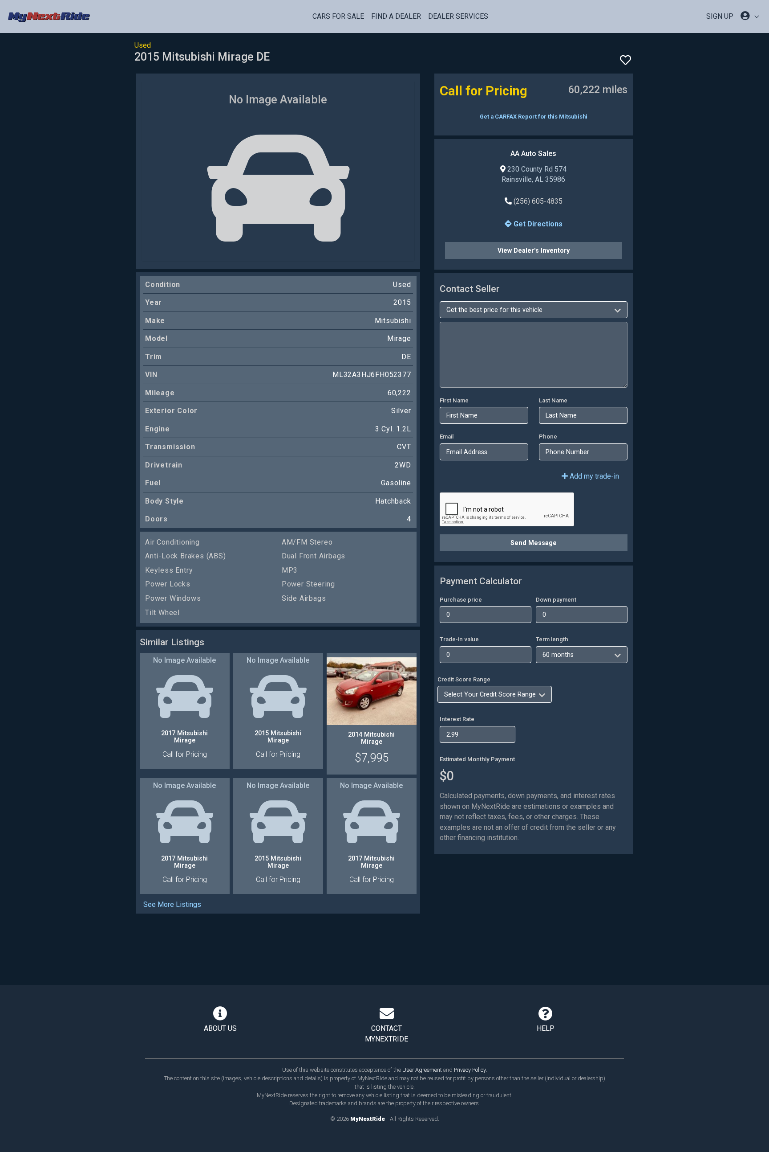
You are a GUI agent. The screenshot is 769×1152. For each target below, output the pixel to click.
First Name (454, 400)
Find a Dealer (396, 16)
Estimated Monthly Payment (477, 759)
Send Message (533, 542)
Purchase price (461, 599)
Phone (548, 436)
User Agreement (422, 1069)
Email (446, 436)
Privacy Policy (470, 1069)
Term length (552, 639)
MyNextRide (367, 1118)
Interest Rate (457, 719)
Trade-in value (459, 639)
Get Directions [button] (537, 224)
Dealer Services (458, 16)
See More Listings (172, 904)
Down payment (556, 599)
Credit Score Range (463, 679)
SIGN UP (719, 16)
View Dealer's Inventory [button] (534, 250)
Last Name (553, 400)
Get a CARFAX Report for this (533, 116)
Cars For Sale (338, 16)
